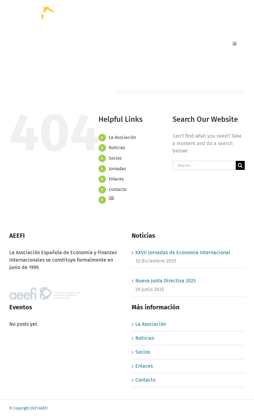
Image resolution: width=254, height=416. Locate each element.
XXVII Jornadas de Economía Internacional (182, 252)
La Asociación (122, 137)
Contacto (117, 189)
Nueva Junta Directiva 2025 (165, 281)
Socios (115, 158)
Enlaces (116, 179)
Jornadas (117, 168)
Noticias (117, 147)
